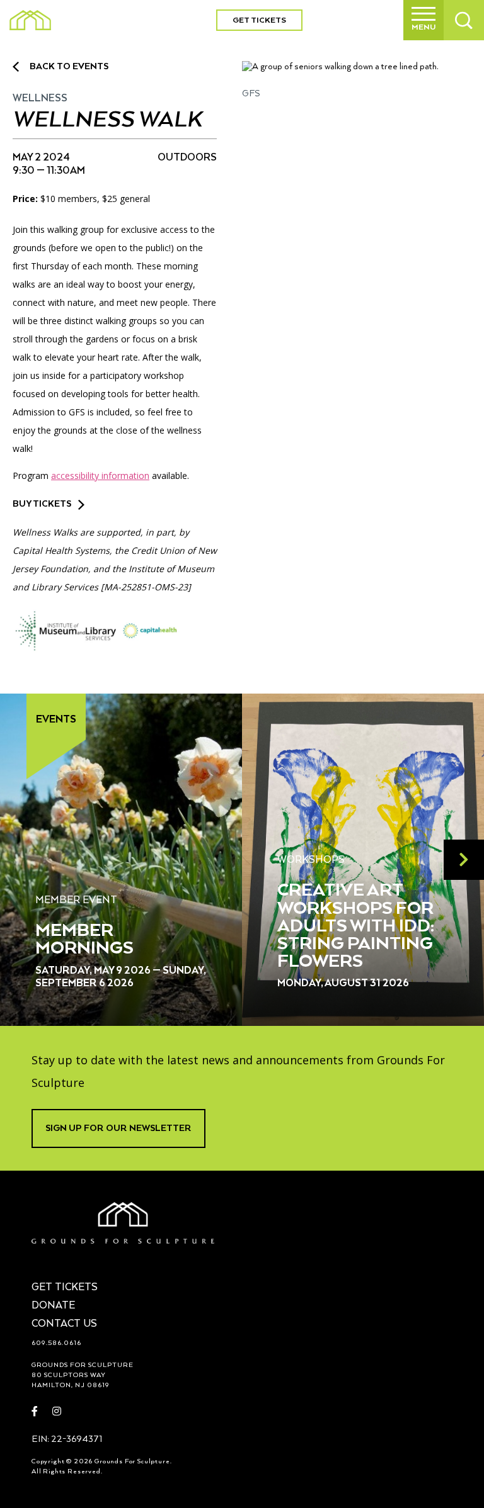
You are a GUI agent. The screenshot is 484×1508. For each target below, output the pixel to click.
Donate (53, 1306)
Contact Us (64, 1324)
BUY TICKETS (42, 504)
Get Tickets (259, 20)
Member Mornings (84, 939)
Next (464, 860)
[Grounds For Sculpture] (30, 20)
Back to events (69, 67)
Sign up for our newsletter (118, 1128)
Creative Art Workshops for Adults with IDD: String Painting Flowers (355, 926)
